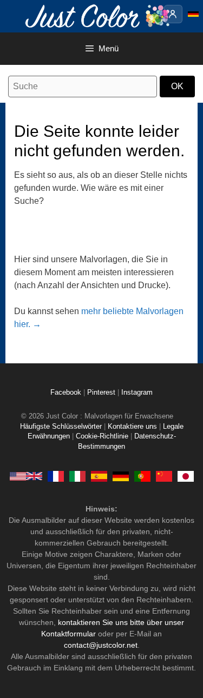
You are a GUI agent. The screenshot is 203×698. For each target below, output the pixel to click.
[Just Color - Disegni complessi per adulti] (77, 476)
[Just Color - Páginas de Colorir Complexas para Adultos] (142, 476)
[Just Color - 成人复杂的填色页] (164, 476)
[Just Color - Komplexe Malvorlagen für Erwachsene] (121, 476)
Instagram (137, 392)
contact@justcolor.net (100, 645)
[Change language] (193, 14)
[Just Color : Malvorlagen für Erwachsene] (100, 15)
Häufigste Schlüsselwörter (61, 426)
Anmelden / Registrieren (173, 14)
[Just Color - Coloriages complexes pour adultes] (56, 476)
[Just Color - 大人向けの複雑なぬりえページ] (186, 476)
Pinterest (102, 392)
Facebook (66, 392)
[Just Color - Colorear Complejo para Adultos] (99, 476)
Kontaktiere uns (132, 426)
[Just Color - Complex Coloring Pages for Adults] (26, 476)
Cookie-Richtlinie (102, 436)
